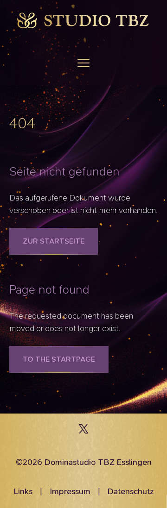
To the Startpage (59, 359)
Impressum (70, 491)
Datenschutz (131, 491)
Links (22, 491)
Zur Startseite (53, 241)
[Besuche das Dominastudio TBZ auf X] (83, 431)
